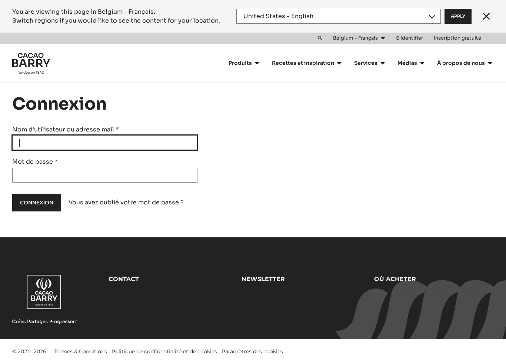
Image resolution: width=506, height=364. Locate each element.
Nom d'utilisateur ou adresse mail (65, 129)
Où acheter (395, 279)
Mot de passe (35, 162)
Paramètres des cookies (252, 351)
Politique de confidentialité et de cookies (164, 351)
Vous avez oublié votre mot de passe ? (126, 202)
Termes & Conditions (80, 351)
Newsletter (263, 279)
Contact (124, 279)
